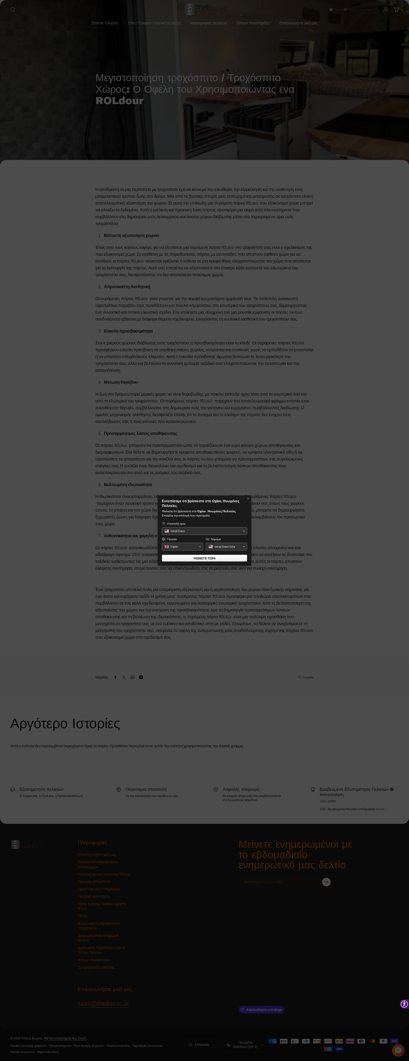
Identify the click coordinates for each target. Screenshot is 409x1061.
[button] (204, 531)
